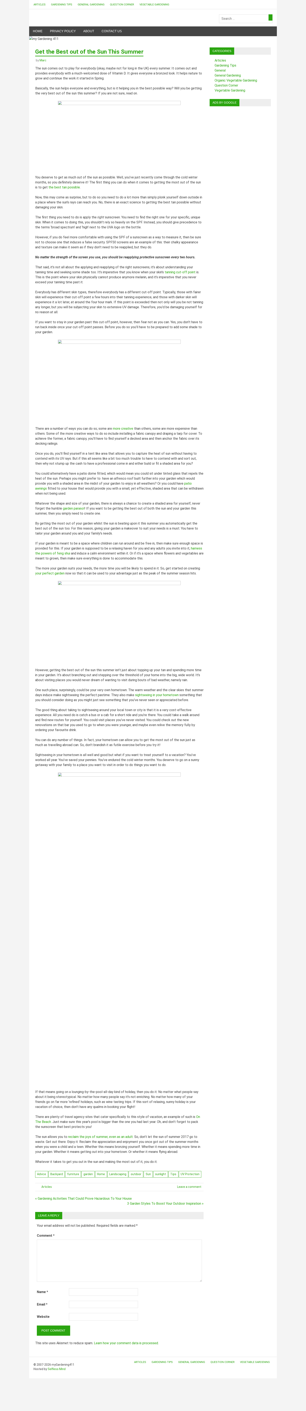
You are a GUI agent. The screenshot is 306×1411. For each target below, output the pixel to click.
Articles (40, 4)
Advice (41, 1174)
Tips (173, 1174)
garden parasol (73, 508)
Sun (148, 1174)
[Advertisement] (240, 172)
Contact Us (112, 31)
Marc (43, 60)
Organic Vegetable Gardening (236, 80)
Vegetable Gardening (154, 4)
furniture (73, 1174)
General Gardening (91, 4)
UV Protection (190, 1174)
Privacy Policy (63, 31)
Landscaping (117, 1174)
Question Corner (122, 4)
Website (43, 1317)
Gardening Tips (61, 4)
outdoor (136, 1174)
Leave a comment (189, 1186)
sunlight (160, 1174)
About (88, 31)
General (220, 70)
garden (88, 1174)
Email (42, 1304)
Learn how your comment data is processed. (126, 1343)
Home (37, 31)
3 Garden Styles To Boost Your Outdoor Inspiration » (165, 1204)
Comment (46, 1236)
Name (42, 1292)
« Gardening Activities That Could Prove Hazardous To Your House (83, 1199)
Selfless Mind (57, 1369)
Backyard (56, 1174)
